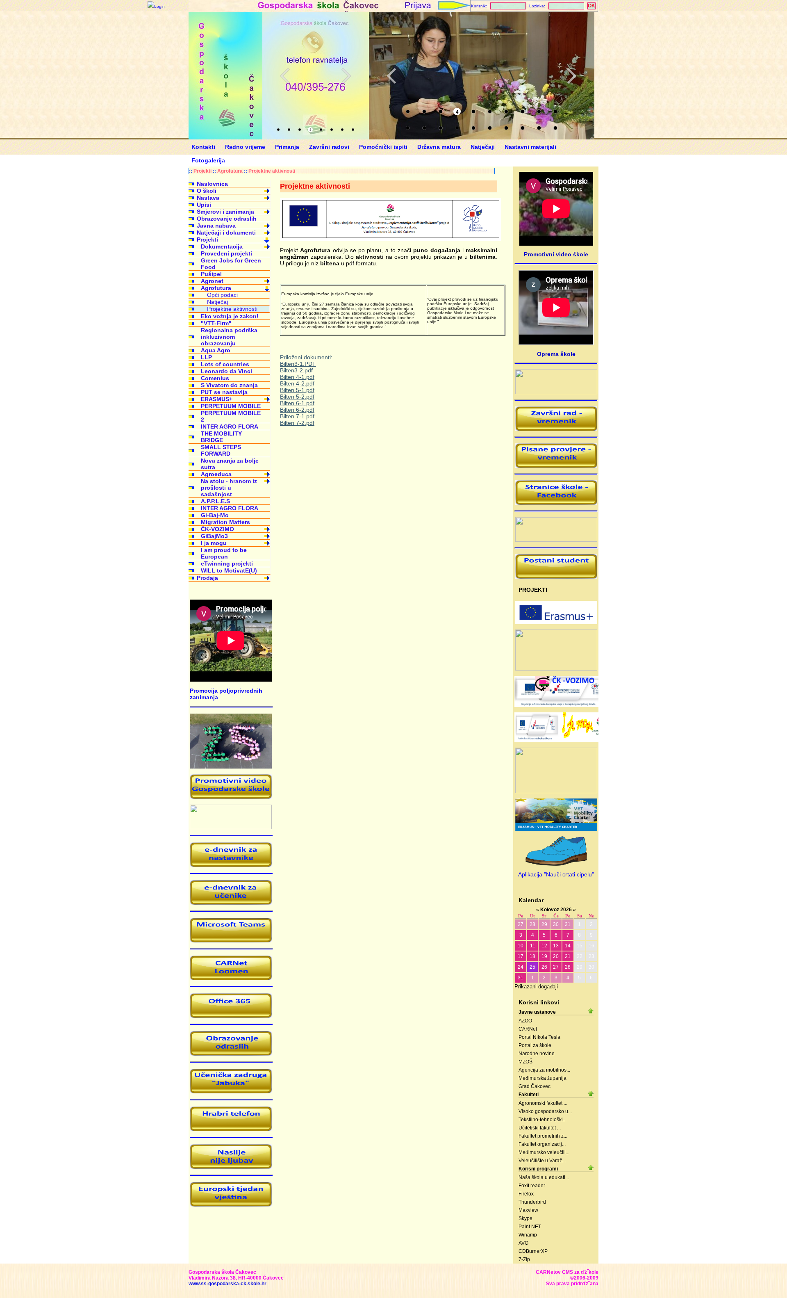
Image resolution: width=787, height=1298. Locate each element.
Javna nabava (216, 225)
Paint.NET (530, 1227)
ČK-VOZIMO (217, 529)
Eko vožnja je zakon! (230, 316)
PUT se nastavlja (224, 392)
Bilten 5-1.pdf (297, 390)
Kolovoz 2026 (556, 909)
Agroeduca (216, 474)
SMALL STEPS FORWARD (221, 450)
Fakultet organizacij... (542, 1144)
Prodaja (207, 578)
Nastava (208, 197)
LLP (206, 357)
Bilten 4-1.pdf (297, 377)
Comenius (215, 378)
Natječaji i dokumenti (226, 232)
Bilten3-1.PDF (298, 363)
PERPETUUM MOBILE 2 (231, 416)
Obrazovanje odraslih (227, 218)
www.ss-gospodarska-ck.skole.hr (227, 1284)
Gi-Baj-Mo (215, 515)
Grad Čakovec (534, 1086)
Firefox (526, 1194)
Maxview (528, 1210)
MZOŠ (525, 1062)
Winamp (528, 1235)
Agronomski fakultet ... (543, 1103)
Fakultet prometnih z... (543, 1136)
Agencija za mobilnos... (544, 1070)
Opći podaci (222, 295)
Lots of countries (225, 364)
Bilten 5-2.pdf (297, 396)
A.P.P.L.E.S (215, 501)
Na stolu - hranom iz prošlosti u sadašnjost (229, 487)
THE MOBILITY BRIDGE (221, 436)
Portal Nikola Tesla (539, 1037)
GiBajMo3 (214, 536)
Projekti (202, 171)
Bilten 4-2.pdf (297, 383)
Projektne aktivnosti (271, 171)
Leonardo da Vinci (226, 371)
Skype (525, 1218)
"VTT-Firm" (216, 323)
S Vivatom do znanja (229, 385)
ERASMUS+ (216, 399)
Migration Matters (225, 522)
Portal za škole (535, 1045)
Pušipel (211, 274)
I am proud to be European (224, 553)
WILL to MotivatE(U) (229, 570)
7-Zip (524, 1259)
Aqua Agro (215, 350)
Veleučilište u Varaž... (542, 1160)
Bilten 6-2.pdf (297, 409)
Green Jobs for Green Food (231, 263)
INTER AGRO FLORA (229, 426)
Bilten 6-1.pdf (297, 403)
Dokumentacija (222, 246)
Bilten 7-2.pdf (297, 423)
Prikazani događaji (536, 986)
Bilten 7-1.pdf (297, 416)
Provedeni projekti (226, 253)
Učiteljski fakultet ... (540, 1128)
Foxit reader (532, 1186)
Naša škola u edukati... (544, 1177)
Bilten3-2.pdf (296, 370)
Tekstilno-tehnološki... (542, 1119)
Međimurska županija (542, 1078)
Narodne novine (537, 1053)
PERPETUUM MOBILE (231, 406)
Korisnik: (479, 6)
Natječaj (217, 302)
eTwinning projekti (227, 563)
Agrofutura (230, 171)
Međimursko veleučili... (544, 1152)
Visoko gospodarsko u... (545, 1111)
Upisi (204, 204)
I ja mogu (214, 543)
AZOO (525, 1021)
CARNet (528, 1029)
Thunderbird (532, 1202)
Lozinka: (537, 6)
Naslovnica (212, 183)
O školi (206, 190)
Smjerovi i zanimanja (225, 211)
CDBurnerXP (533, 1251)
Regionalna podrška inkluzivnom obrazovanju (229, 337)
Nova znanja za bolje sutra (230, 463)
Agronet (212, 281)
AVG (523, 1243)
